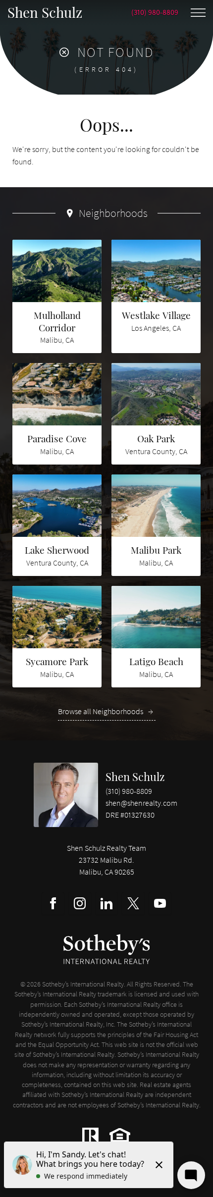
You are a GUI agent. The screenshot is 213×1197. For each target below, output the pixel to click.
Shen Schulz (135, 776)
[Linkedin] (106, 903)
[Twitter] (133, 903)
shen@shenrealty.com (141, 803)
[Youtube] (160, 903)
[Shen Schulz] (66, 795)
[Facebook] (53, 903)
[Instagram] (80, 903)
